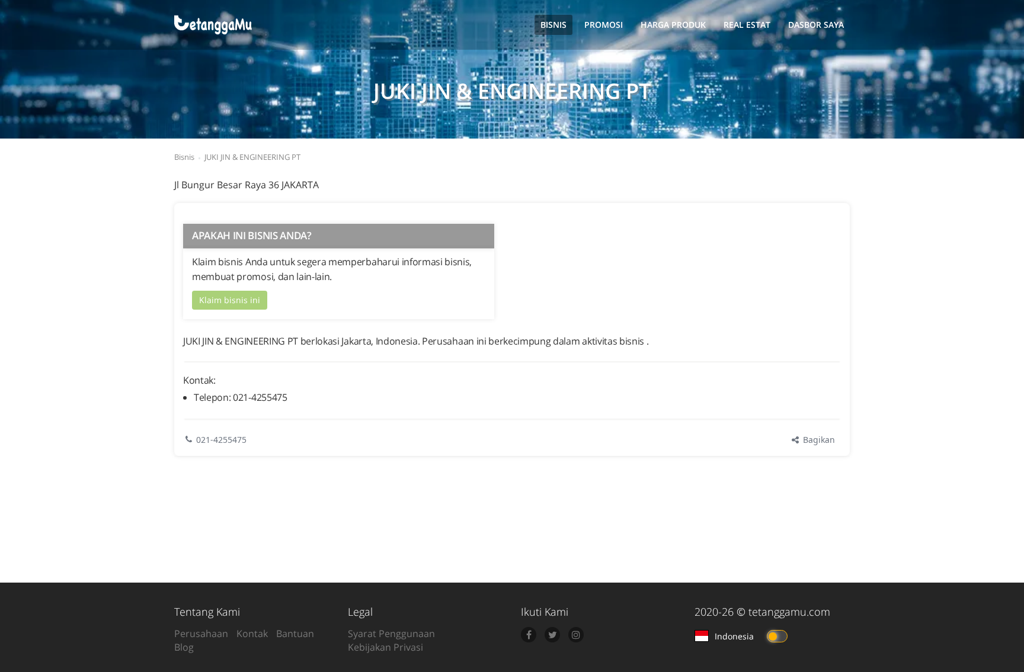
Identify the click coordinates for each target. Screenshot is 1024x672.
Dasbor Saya (816, 24)
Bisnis (553, 24)
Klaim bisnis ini (229, 300)
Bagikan (818, 439)
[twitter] (552, 634)
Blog (184, 647)
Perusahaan (201, 633)
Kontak (252, 633)
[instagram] (576, 634)
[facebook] (528, 634)
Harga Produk (673, 24)
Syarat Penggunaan (391, 633)
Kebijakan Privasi (385, 647)
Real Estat (747, 24)
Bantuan (295, 633)
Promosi (603, 24)
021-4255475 (221, 439)
